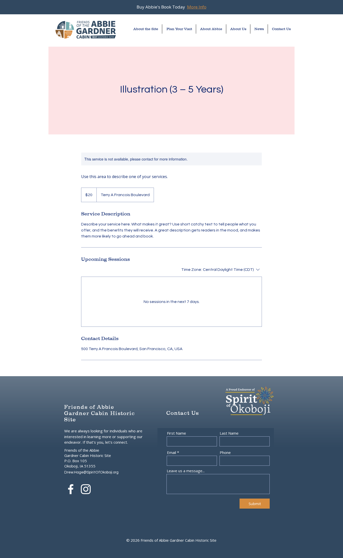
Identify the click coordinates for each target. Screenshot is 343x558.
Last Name (229, 433)
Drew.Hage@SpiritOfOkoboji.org (91, 472)
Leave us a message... (186, 471)
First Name (176, 433)
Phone (225, 452)
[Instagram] (85, 489)
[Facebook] (70, 489)
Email (171, 452)
